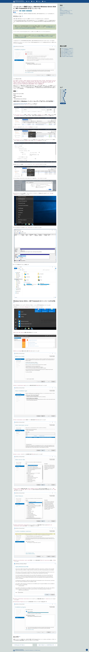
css (62, 97)
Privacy (38, 1)
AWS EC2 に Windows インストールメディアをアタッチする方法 (66, 11)
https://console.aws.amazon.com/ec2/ (20, 103)
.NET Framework (29, 10)
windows (63, 93)
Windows (23, 10)
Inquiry (44, 1)
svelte (62, 100)
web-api (63, 101)
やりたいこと (62, 7)
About (33, 1)
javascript (63, 89)
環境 (60, 9)
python (63, 96)
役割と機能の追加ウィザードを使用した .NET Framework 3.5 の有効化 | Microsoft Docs (35, 27)
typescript (63, 92)
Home (28, 1)
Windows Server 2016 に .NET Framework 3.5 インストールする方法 (66, 13)
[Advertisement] (67, 30)
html (62, 98)
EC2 (20, 10)
